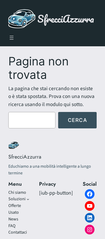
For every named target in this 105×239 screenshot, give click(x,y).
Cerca (77, 120)
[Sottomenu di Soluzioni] (28, 199)
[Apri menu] (11, 37)
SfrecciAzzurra (65, 19)
